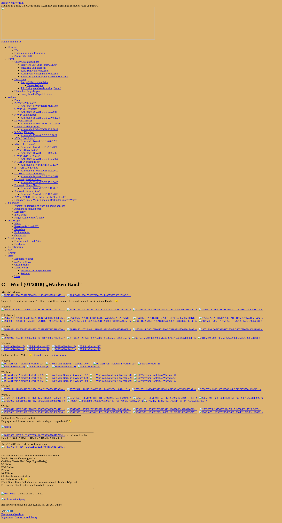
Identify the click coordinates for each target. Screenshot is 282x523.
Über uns (12, 47)
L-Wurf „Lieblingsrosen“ (27, 126)
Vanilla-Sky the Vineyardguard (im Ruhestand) (45, 76)
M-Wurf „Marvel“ (23, 120)
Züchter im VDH (23, 56)
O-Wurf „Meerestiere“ (25, 108)
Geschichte (20, 235)
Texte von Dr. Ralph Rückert (36, 270)
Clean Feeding (21, 264)
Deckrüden (20, 79)
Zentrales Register (23, 258)
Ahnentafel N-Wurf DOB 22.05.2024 (40, 117)
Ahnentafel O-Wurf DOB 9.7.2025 (39, 111)
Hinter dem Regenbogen (27, 91)
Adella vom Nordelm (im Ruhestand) (40, 73)
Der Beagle (14, 220)
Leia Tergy (20, 211)
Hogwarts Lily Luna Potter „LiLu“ (39, 64)
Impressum (7, 517)
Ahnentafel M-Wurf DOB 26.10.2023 (40, 123)
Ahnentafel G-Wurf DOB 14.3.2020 (39, 158)
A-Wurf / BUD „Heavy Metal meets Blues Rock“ (40, 197)
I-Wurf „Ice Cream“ (24, 144)
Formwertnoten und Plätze (28, 241)
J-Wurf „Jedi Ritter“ (24, 138)
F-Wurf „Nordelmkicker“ (27, 161)
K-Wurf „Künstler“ (24, 132)
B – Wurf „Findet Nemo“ (27, 185)
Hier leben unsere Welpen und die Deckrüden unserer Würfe (45, 200)
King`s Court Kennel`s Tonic (29, 217)
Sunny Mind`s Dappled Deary (36, 94)
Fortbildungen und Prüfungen (29, 53)
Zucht (11, 58)
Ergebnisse (20, 244)
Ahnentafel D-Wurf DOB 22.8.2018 (39, 176)
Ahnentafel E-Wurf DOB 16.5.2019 (39, 170)
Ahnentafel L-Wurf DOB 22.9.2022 (39, 129)
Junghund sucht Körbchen (27, 208)
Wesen (17, 223)
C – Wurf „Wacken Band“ (27, 179)
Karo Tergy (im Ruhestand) (35, 70)
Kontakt (12, 252)
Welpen (12, 97)
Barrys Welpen (35, 85)
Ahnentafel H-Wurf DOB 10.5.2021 (39, 153)
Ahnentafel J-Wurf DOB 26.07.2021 (40, 141)
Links (17, 276)
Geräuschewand (58, 355)
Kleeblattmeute (15, 247)
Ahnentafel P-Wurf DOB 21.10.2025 (40, 106)
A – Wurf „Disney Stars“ (27, 191)
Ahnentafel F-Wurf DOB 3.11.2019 (39, 164)
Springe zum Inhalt (11, 41)
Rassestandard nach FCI (26, 226)
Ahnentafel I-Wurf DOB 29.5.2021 (39, 147)
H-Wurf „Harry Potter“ (26, 150)
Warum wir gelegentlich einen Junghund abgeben (39, 205)
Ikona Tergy (20, 214)
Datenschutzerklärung (26, 517)
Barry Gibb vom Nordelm (34, 82)
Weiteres (25, 273)
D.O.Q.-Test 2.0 (22, 261)
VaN (10, 250)
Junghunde (13, 202)
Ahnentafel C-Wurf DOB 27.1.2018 (39, 182)
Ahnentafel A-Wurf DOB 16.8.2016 (39, 194)
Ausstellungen (15, 238)
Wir (16, 50)
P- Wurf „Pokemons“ (25, 103)
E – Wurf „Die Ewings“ (26, 167)
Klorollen (38, 355)
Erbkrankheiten (22, 232)
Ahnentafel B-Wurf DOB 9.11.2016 (39, 188)
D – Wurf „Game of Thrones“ (29, 173)
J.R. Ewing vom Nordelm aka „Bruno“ (41, 88)
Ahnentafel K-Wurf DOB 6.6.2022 (39, 135)
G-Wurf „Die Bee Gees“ (27, 155)
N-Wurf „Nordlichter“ (25, 114)
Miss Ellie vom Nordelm (33, 67)
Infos (10, 255)
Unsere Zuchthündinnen (26, 61)
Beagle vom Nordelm (12, 2)
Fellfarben (19, 229)
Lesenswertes (21, 267)
